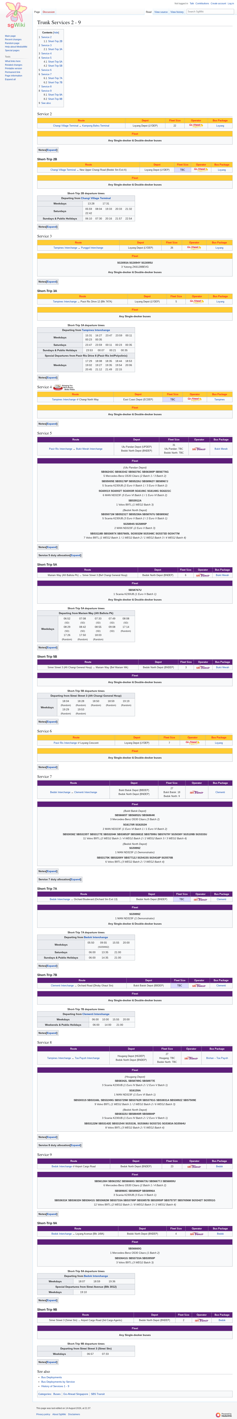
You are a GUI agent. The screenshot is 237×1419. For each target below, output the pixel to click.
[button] (10, 79)
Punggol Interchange (92, 247)
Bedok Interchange (60, 792)
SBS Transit (98, 1393)
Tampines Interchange (65, 247)
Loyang (220, 125)
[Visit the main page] (16, 15)
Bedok (219, 1166)
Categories (44, 1393)
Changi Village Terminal (65, 125)
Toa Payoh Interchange (87, 1058)
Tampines (219, 399)
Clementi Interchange (85, 792)
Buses (57, 1393)
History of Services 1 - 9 (55, 1386)
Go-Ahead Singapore (75, 1393)
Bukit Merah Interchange (89, 448)
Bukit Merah (221, 448)
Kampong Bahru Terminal (95, 125)
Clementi (220, 792)
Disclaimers (74, 1414)
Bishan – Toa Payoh (217, 1058)
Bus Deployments (51, 1377)
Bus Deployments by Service (58, 1381)
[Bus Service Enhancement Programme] (64, 386)
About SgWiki (59, 1414)
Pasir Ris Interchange (60, 448)
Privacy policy (43, 1414)
